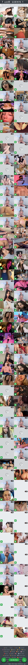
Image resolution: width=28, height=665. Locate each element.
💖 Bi (16, 653)
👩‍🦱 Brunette (6, 651)
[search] (24, 660)
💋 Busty (6, 653)
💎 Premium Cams (21, 655)
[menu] (3, 660)
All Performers (20, 663)
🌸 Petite (22, 651)
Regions (9, 663)
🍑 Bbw (17, 651)
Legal (24, 663)
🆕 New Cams (21, 653)
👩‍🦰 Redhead (12, 651)
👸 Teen (18, 649)
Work (13, 663)
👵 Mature (13, 649)
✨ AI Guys (6, 659)
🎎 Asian (5, 647)
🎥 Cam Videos (21, 659)
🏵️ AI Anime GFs (20, 657)
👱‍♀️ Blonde (24, 649)
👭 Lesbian (11, 653)
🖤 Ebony (10, 647)
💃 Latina (16, 647)
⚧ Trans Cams (13, 655)
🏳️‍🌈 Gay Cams (6, 655)
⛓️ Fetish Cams (7, 657)
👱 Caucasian (21, 647)
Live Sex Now (14, 660)
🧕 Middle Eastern (6, 649)
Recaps (16, 663)
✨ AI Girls (14, 657)
